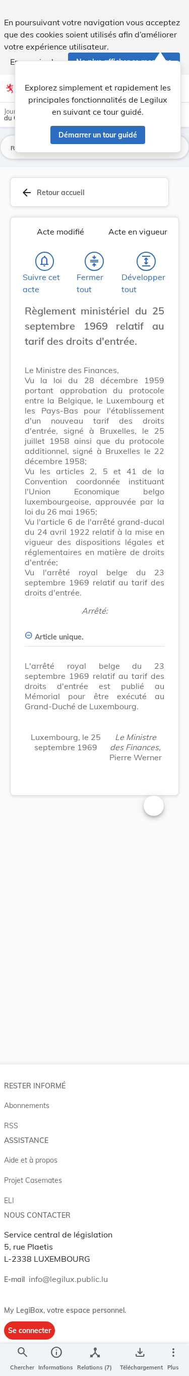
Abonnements (26, 1105)
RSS (11, 1125)
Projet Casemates (33, 1180)
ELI (9, 1200)
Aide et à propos (30, 1160)
